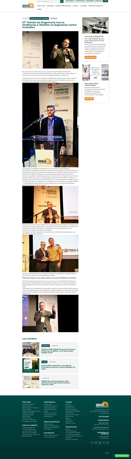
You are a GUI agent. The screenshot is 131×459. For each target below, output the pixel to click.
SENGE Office (26, 416)
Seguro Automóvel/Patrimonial (31, 411)
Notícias (68, 429)
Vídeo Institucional (71, 431)
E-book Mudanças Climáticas (74, 436)
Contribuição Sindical (50, 409)
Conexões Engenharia (28, 427)
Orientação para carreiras (29, 431)
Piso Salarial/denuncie (50, 414)
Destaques (45, 345)
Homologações (48, 416)
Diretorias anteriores (71, 409)
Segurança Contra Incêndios (39, 18)
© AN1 (107, 453)
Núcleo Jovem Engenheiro (51, 427)
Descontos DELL (27, 418)
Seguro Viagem (26, 409)
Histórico (68, 404)
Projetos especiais (96, 6)
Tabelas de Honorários (50, 413)
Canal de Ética (70, 413)
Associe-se (69, 419)
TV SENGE (68, 437)
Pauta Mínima (48, 429)
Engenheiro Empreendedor (52, 425)
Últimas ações (48, 404)
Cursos (75, 6)
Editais (46, 411)
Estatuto (68, 418)
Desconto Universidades (29, 432)
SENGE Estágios (27, 436)
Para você (41, 6)
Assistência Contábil (28, 413)
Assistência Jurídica (28, 414)
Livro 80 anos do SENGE (72, 434)
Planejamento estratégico (73, 411)
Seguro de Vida (26, 406)
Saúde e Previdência (28, 404)
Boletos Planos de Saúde (51, 435)
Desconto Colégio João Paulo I (31, 434)
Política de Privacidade (72, 414)
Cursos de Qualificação (29, 429)
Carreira (50, 6)
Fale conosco (69, 421)
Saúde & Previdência (63, 6)
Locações (83, 6)
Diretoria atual (70, 406)
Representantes (70, 408)
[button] (121, 455)
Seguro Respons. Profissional (30, 408)
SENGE (39, 9)
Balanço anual (70, 416)
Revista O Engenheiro (72, 439)
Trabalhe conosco (71, 423)
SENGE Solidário (48, 424)
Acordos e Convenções (50, 406)
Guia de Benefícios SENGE (29, 421)
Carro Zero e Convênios (29, 419)
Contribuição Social (49, 408)
